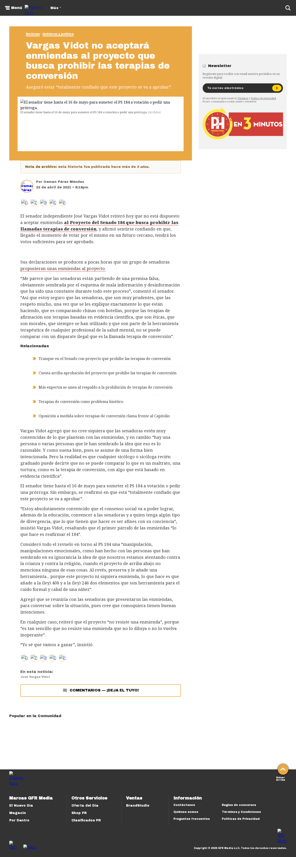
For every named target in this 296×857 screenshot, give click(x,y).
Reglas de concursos (239, 805)
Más (54, 8)
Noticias (33, 34)
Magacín (17, 813)
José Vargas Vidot (35, 677)
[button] (34, 203)
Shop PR (79, 813)
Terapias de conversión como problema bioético (81, 401)
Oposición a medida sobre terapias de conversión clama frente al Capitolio (104, 415)
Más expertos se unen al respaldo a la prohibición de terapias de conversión (106, 387)
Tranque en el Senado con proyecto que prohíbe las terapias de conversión (105, 358)
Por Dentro (19, 820)
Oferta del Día (85, 805)
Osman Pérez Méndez (63, 182)
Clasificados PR (86, 820)
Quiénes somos (185, 812)
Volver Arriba (280, 778)
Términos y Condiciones (241, 812)
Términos (242, 98)
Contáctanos (184, 805)
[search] (287, 7)
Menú (16, 8)
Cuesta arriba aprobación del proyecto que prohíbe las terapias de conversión (107, 372)
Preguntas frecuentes (191, 818)
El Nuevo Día (21, 805)
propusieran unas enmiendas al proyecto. (63, 268)
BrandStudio (137, 805)
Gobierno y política (58, 34)
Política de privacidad (263, 98)
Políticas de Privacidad (241, 818)
